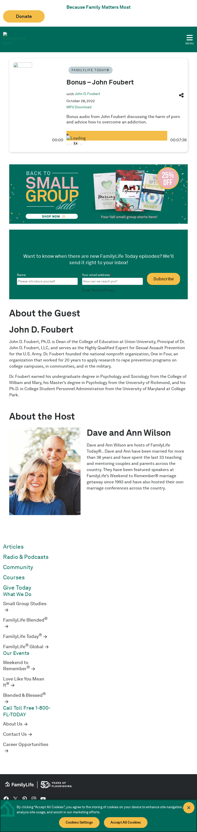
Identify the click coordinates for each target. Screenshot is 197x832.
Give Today (17, 587)
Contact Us (15, 734)
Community (18, 567)
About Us (12, 724)
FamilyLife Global (23, 646)
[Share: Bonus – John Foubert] (181, 96)
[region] (98, 815)
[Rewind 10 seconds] (71, 144)
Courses (14, 577)
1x (76, 143)
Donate (24, 16)
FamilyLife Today (22, 636)
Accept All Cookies (126, 822)
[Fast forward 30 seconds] (81, 144)
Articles (13, 546)
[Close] (188, 807)
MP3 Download (78, 107)
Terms (96, 290)
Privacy (109, 290)
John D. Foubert (87, 93)
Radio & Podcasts (25, 556)
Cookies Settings (79, 822)
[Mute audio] (67, 144)
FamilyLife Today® (91, 70)
